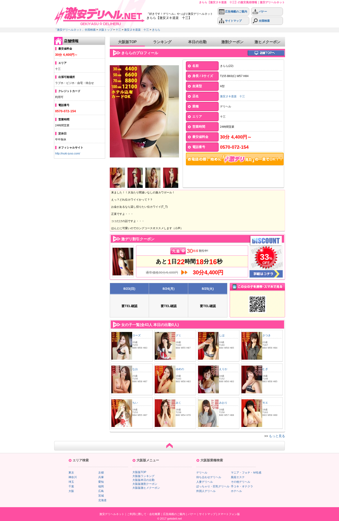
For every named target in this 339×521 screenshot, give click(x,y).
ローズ (136, 335)
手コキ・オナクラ (242, 486)
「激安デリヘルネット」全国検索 (75, 29)
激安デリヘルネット (111, 514)
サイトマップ (233, 20)
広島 (101, 491)
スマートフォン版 (229, 514)
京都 (101, 472)
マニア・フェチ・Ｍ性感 (246, 472)
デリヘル (201, 472)
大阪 (71, 491)
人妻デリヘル (204, 481)
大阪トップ (106, 29)
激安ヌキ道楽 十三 (136, 29)
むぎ (265, 369)
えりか (223, 369)
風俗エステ (238, 477)
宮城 (101, 495)
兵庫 (101, 477)
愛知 (101, 481)
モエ (265, 402)
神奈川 (72, 477)
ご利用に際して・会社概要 (143, 514)
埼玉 (71, 481)
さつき (266, 335)
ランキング (162, 42)
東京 (71, 472)
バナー (262, 11)
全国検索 (264, 20)
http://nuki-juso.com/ (67, 153)
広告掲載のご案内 (235, 11)
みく (178, 402)
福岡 (101, 486)
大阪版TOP (127, 42)
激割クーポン (232, 42)
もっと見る (277, 436)
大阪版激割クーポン (144, 483)
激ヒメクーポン (267, 42)
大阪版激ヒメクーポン (146, 487)
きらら (156, 29)
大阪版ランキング (143, 476)
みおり (223, 402)
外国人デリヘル (206, 491)
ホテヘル (236, 491)
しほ (222, 335)
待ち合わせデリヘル (208, 477)
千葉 (71, 486)
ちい (135, 402)
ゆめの (180, 369)
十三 (118, 29)
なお (135, 369)
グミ (178, 335)
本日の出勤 (197, 42)
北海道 (102, 500)
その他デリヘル (240, 481)
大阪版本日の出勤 (143, 480)
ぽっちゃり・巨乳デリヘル (212, 486)
